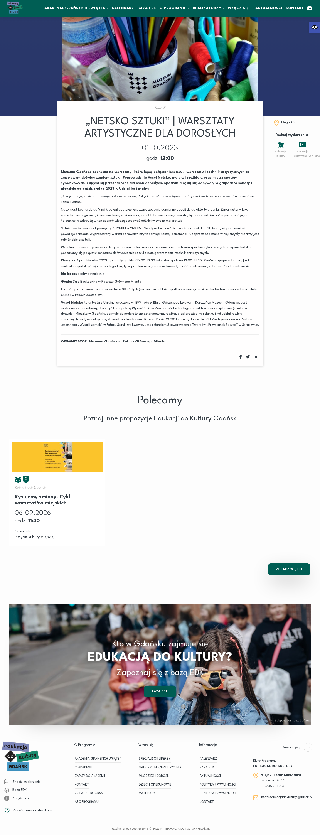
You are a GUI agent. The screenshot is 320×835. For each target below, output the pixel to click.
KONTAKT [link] (82, 784)
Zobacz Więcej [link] (289, 569)
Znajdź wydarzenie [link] (26, 782)
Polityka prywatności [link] (218, 784)
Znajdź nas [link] (20, 798)
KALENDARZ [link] (123, 8)
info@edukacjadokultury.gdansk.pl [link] (286, 797)
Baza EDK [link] (160, 691)
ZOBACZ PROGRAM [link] (89, 793)
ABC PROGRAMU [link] (87, 802)
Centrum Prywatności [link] (218, 793)
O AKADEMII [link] (83, 767)
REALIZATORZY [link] (207, 8)
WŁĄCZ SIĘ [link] (238, 8)
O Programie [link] (173, 8)
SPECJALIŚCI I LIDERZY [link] (155, 759)
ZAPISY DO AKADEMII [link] (90, 776)
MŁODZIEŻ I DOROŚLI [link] (154, 776)
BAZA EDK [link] (147, 8)
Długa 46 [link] (288, 122)
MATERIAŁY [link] (147, 793)
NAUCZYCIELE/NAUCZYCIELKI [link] (160, 767)
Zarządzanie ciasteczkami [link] (32, 810)
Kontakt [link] (295, 8)
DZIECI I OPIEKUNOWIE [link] (155, 784)
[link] (314, 27)
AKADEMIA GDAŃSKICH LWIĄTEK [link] (74, 8)
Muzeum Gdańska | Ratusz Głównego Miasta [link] (127, 341)
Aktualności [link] (268, 8)
